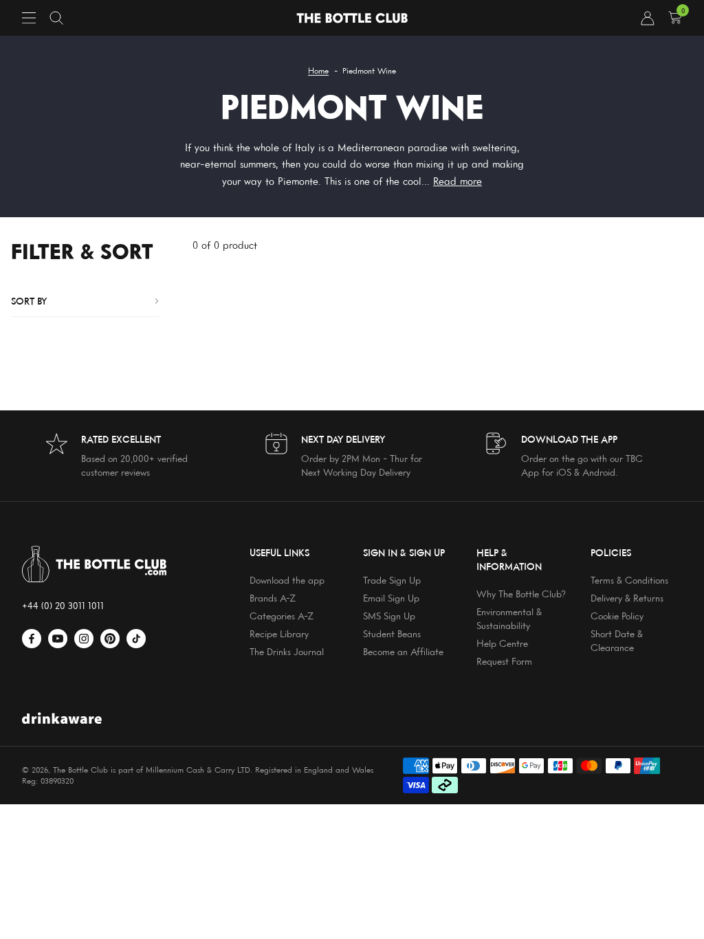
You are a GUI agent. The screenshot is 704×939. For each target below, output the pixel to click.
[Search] (56, 18)
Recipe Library (279, 633)
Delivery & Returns (627, 598)
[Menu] (29, 18)
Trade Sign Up (392, 580)
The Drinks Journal (287, 651)
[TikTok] (136, 638)
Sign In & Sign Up (404, 552)
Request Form (504, 661)
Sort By (29, 301)
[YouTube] (57, 638)
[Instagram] (84, 638)
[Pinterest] (110, 638)
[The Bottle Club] (352, 18)
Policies (611, 552)
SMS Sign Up (389, 615)
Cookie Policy (617, 615)
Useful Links (279, 552)
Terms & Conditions (629, 580)
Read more (457, 181)
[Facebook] (31, 638)
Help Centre (502, 643)
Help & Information (509, 559)
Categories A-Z (282, 615)
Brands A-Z (273, 598)
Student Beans (392, 633)
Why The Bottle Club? (521, 593)
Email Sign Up (391, 598)
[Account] (647, 18)
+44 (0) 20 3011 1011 (63, 605)
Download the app (287, 580)
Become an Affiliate (403, 651)
